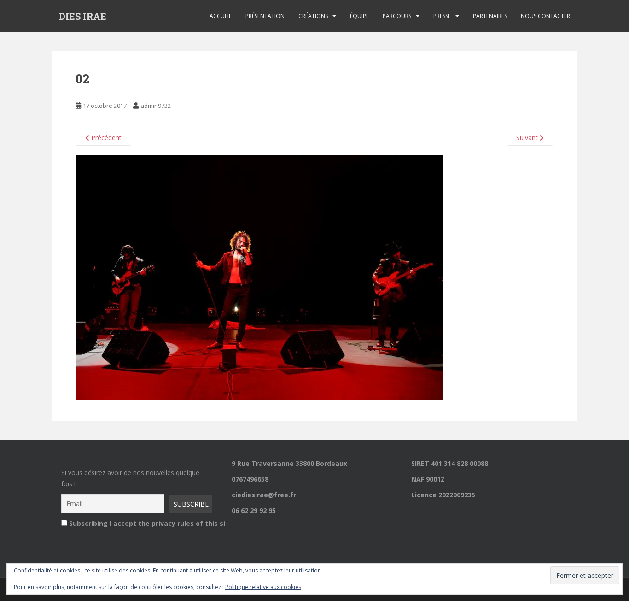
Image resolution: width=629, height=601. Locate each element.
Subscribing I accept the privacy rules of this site (138, 523)
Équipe (359, 16)
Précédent (105, 137)
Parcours (397, 16)
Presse (442, 16)
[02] (259, 276)
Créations (313, 16)
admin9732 (155, 105)
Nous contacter (545, 16)
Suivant (528, 137)
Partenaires (490, 16)
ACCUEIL (221, 16)
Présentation (265, 16)
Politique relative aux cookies (263, 587)
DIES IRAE (82, 16)
